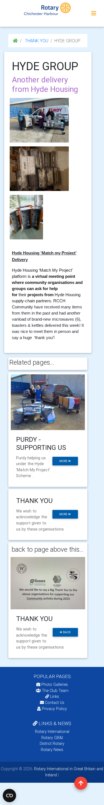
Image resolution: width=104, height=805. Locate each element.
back (66, 632)
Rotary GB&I (52, 737)
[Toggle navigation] (94, 13)
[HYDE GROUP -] (39, 168)
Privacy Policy (54, 708)
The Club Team (55, 690)
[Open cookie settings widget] (9, 795)
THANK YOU (36, 40)
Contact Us (54, 702)
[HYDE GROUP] (39, 120)
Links (54, 696)
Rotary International (52, 731)
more (63, 461)
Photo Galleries (54, 684)
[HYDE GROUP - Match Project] (26, 217)
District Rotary (52, 743)
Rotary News (52, 749)
